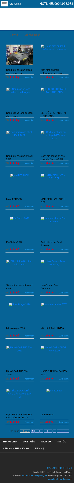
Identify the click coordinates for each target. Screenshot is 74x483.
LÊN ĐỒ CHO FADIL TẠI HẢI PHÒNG (53, 114)
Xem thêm (29, 77)
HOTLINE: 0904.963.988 (56, 3)
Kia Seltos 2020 (14, 242)
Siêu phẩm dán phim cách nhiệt (19, 286)
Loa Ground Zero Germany (49, 286)
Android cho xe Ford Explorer (51, 243)
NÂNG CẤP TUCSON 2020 (17, 372)
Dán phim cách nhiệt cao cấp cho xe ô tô (19, 71)
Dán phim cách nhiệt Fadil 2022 (19, 157)
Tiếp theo (63, 431)
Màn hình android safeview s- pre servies (52, 71)
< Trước (25, 431)
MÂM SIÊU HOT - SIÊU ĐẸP (53, 200)
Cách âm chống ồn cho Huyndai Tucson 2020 (53, 157)
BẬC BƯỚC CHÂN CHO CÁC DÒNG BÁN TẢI (18, 416)
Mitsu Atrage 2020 (15, 328)
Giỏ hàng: (15, 3)
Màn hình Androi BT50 (52, 328)
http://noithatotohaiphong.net (34, 475)
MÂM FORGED (14, 199)
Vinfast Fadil (47, 414)
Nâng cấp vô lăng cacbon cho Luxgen (19, 114)
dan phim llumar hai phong (60, 479)
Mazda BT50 (32, 35)
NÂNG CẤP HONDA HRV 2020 (54, 372)
